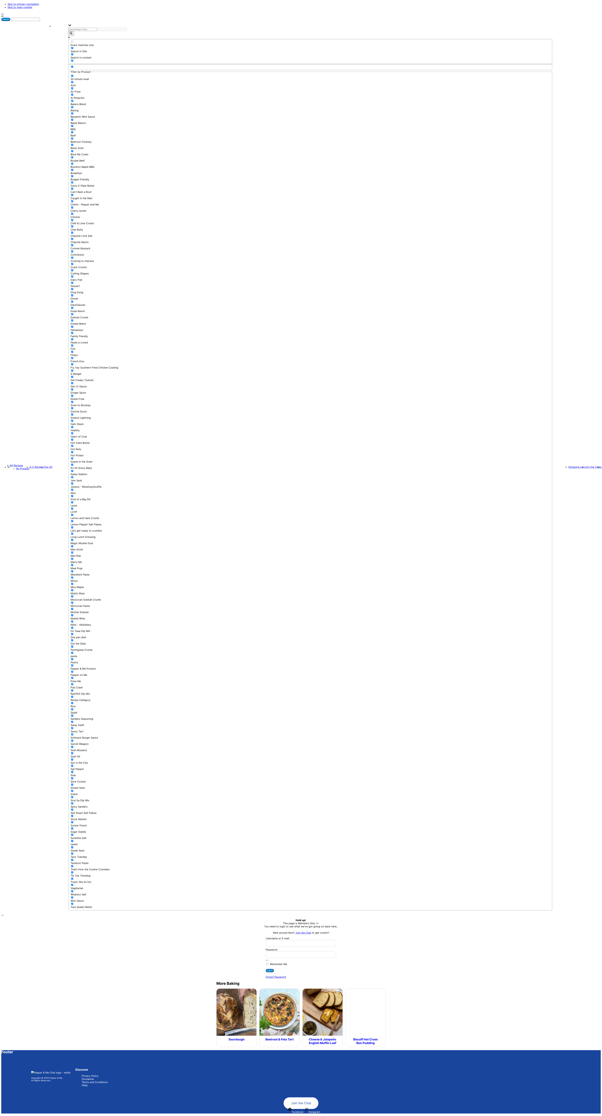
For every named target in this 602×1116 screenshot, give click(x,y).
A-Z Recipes (36, 467)
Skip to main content (20, 7)
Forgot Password (276, 976)
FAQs (85, 1085)
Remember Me (278, 964)
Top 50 (48, 467)
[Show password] (267, 960)
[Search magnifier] (71, 33)
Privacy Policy (90, 1075)
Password (271, 949)
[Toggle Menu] (2, 13)
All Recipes (16, 465)
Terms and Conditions (95, 1082)
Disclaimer (88, 1079)
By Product (22, 468)
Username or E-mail (277, 938)
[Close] (2, 915)
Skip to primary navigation (23, 4)
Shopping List (576, 467)
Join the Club (592, 467)
